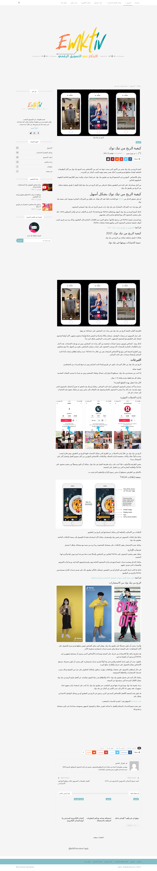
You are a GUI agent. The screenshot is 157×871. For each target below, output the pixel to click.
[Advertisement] (98, 262)
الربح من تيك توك (120, 748)
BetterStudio (30, 867)
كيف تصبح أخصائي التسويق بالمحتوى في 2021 (122, 781)
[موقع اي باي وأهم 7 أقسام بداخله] (126, 807)
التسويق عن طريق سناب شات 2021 (121, 227)
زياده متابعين (74, 3)
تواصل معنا (64, 3)
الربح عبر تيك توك (131, 748)
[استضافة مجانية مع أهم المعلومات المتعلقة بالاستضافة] (98, 807)
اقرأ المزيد (34, 128)
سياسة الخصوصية (97, 861)
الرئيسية (137, 3)
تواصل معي (87, 861)
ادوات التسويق (98, 3)
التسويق (129, 3)
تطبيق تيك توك (109, 748)
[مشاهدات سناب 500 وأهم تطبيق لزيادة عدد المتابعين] (47, 197)
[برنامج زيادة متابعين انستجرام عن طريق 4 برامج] (47, 207)
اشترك (20, 240)
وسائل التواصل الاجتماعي (114, 3)
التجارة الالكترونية (85, 3)
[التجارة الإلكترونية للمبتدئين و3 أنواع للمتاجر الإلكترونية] (71, 807)
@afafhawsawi (76, 848)
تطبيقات (49, 167)
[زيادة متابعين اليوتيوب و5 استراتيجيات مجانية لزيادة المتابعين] (47, 187)
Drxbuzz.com (136, 701)
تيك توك (102, 748)
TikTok (120, 199)
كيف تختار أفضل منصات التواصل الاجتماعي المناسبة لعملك (112, 578)
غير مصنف (49, 171)
